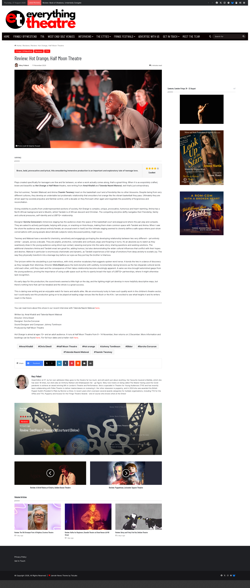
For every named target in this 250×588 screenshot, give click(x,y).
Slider (130, 346)
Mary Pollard (24, 65)
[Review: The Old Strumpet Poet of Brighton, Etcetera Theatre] (37, 517)
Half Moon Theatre (67, 346)
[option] (88, 429)
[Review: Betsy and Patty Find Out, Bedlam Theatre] (138, 517)
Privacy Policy (20, 557)
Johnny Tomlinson (111, 346)
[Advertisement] (202, 62)
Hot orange (89, 346)
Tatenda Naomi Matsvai (77, 352)
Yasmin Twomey (103, 352)
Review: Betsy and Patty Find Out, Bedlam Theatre (131, 532)
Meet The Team (191, 36)
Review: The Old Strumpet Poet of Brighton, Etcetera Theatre (33, 532)
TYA (42, 36)
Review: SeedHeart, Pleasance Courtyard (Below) (63, 3)
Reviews (26, 45)
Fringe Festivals (123, 36)
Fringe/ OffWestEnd (25, 36)
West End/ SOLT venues (61, 36)
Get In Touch (170, 36)
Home (7, 36)
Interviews (84, 36)
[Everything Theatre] (41, 19)
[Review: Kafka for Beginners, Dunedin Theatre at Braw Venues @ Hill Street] (88, 517)
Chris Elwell (45, 346)
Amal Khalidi (26, 346)
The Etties (102, 36)
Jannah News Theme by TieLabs (64, 575)
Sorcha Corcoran (148, 346)
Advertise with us (149, 36)
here (97, 308)
